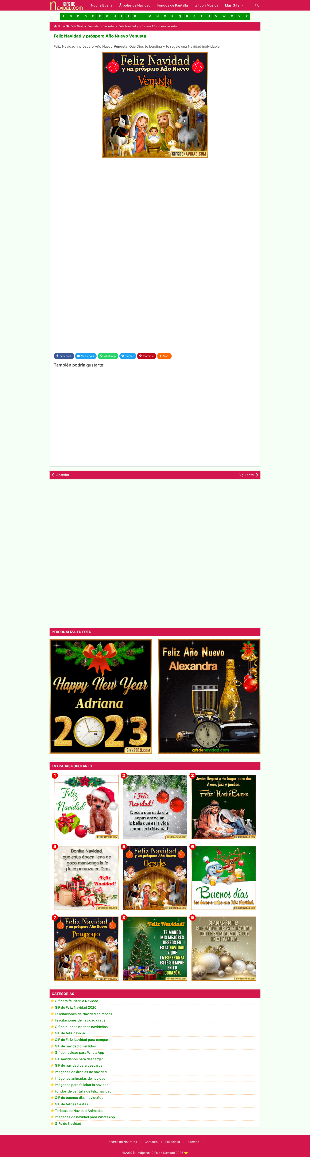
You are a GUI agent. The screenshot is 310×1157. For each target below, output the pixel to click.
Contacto (151, 1142)
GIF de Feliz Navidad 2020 (75, 1007)
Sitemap (193, 1142)
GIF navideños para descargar (79, 1059)
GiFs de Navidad (68, 1123)
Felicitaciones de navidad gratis (80, 1020)
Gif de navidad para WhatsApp (79, 1053)
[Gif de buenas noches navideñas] (223, 807)
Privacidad (172, 1142)
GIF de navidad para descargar (79, 1065)
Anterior (62, 475)
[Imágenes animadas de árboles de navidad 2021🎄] (155, 949)
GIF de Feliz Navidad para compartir (83, 1040)
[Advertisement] (155, 192)
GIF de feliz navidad (70, 1033)
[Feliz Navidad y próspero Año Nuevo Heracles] (155, 878)
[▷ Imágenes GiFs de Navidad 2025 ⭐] (66, 5)
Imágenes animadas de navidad (80, 1078)
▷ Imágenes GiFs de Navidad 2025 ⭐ (160, 1152)
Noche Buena (101, 5)
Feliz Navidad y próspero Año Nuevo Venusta (100, 36)
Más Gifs (232, 5)
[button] (63, 16)
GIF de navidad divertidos (75, 1046)
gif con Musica (206, 5)
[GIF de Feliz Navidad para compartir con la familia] (223, 949)
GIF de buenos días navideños (79, 1098)
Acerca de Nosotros (122, 1142)
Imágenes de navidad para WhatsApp (85, 1117)
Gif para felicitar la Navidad (76, 1001)
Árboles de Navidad (135, 5)
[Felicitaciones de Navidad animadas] (155, 807)
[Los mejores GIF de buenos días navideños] (223, 878)
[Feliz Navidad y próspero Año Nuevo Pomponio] (86, 949)
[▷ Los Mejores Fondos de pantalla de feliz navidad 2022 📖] (86, 807)
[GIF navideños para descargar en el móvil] (86, 878)
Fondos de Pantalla (172, 5)
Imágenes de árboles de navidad (81, 1072)
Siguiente (246, 475)
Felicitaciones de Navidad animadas (83, 1014)
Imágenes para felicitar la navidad (82, 1085)
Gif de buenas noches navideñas (81, 1027)
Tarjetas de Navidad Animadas (79, 1111)
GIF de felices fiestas (71, 1104)
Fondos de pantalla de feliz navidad (83, 1091)
